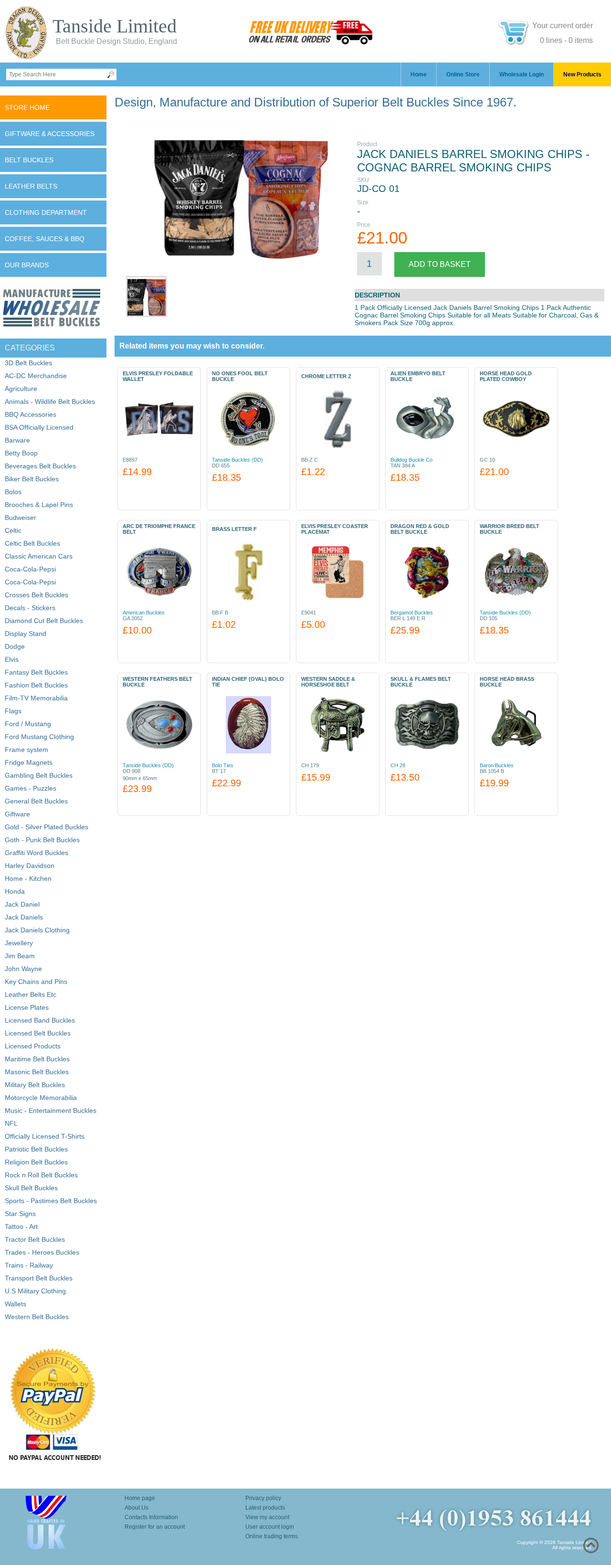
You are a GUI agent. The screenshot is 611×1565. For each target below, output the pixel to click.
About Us (136, 1507)
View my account (267, 1517)
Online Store (463, 74)
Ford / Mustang (28, 724)
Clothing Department (46, 212)
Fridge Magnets (29, 762)
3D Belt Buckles (28, 363)
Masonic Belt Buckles (37, 1072)
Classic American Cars (39, 556)
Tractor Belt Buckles (35, 1239)
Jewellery (19, 943)
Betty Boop (21, 453)
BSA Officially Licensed (39, 427)
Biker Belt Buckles (32, 479)
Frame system (26, 749)
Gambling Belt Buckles (39, 775)
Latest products (265, 1507)
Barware (17, 440)
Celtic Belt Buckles (32, 543)
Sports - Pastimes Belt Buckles (51, 1201)
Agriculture (21, 388)
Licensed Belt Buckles (38, 1033)
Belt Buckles (29, 160)
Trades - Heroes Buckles (42, 1252)
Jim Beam (20, 956)
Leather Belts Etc (30, 994)
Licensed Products (33, 1046)
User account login (269, 1526)
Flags (13, 711)
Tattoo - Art (21, 1226)
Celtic (13, 530)
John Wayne (23, 969)
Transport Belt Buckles (39, 1278)
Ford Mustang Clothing (39, 736)
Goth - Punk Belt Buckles (42, 840)
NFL (11, 1123)
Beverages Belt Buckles (40, 466)
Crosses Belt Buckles (36, 595)
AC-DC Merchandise (36, 376)
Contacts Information (151, 1517)
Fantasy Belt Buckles (36, 672)
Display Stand (25, 633)
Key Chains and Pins (36, 981)
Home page (140, 1498)
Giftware (17, 814)
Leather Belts (31, 186)
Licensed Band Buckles (40, 1020)
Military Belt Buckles (35, 1085)
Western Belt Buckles (37, 1317)
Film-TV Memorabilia (36, 698)
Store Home (27, 107)
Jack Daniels (24, 917)
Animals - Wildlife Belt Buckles (50, 401)
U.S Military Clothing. (36, 1291)
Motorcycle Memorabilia (41, 1097)
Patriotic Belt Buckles (36, 1149)
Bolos (13, 492)
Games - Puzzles (30, 788)
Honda (15, 891)
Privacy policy (263, 1498)
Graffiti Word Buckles (36, 853)
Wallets (15, 1304)
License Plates (27, 1007)
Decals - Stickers (30, 608)
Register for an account (155, 1526)
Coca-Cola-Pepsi (30, 569)
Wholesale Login (521, 74)
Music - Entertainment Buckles (50, 1110)
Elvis (12, 659)
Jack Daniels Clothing (37, 930)
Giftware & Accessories (50, 133)
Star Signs (20, 1213)
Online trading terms (271, 1536)
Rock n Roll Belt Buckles (41, 1175)
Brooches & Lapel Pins (39, 504)
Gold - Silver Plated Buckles (46, 827)
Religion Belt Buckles (36, 1162)
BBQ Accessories (30, 414)
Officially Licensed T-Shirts (44, 1136)
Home (419, 74)
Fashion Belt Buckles (36, 685)
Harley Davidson (29, 865)
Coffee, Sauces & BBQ (44, 239)
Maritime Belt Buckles (37, 1059)
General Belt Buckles (36, 801)
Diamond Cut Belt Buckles (44, 620)
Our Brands (27, 265)
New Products (582, 74)
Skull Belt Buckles (31, 1188)
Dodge (15, 646)
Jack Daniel (22, 904)
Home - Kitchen (28, 878)
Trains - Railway (29, 1265)
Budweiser (20, 517)
